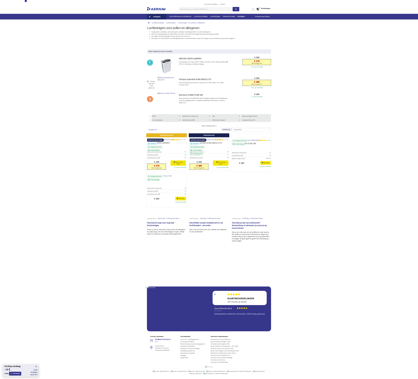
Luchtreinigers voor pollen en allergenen (191, 23)
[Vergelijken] (253, 11)
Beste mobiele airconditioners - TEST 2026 (224, 346)
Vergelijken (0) (152, 130)
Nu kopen (266, 163)
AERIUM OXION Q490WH (190, 58)
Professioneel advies (262, 16)
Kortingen (241, 16)
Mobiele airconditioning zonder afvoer (223, 353)
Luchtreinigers (215, 16)
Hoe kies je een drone (218, 360)
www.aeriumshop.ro (245, 371)
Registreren (184, 358)
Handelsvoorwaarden (187, 346)
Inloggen (183, 355)
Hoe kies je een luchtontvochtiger (222, 358)
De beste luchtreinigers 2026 (220, 344)
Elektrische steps (229, 16)
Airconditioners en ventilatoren (180, 16)
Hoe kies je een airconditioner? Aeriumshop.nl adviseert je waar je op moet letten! (249, 225)
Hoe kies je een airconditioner (220, 339)
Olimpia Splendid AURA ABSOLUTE (195, 79)
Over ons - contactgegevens (189, 339)
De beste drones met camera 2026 (222, 348)
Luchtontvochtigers (201, 16)
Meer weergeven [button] (209, 126)
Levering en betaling (210, 4)
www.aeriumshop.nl (219, 371)
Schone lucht (161, 218)
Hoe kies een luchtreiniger (219, 362)
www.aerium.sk (182, 371)
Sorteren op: (226, 129)
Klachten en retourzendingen (190, 348)
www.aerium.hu (200, 371)
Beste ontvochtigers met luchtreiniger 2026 (225, 351)
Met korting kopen (179, 163)
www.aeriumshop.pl (221, 373)
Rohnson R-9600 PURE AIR (191, 95)
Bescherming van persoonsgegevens (192, 344)
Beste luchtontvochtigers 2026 (220, 342)
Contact (222, 4)
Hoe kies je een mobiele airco (220, 355)
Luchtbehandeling (158, 23)
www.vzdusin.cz (164, 371)
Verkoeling (203, 218)
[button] (263, 9)
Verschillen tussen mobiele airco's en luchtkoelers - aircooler (206, 224)
